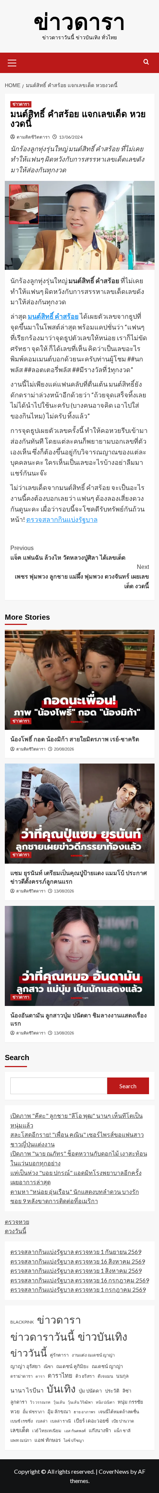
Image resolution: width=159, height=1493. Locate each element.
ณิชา (48, 1366)
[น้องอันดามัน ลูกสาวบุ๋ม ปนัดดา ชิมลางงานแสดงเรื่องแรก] (80, 956)
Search (17, 1057)
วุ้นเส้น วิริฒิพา (80, 1402)
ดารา (40, 1376)
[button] (12, 62)
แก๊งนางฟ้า (100, 1430)
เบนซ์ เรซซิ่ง (21, 1420)
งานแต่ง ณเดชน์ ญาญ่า (93, 1355)
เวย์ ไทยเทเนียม (46, 1430)
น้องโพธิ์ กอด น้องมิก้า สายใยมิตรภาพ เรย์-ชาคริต (74, 739)
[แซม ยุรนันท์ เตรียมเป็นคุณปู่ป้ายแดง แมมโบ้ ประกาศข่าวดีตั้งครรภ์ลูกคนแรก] (80, 814)
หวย (15, 1411)
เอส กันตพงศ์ (75, 1430)
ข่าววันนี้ (28, 1353)
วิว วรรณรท (40, 1402)
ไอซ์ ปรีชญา (74, 1440)
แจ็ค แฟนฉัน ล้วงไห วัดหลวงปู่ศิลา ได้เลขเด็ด (67, 553)
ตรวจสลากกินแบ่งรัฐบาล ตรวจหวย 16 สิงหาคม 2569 (77, 1261)
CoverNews (114, 1471)
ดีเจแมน (105, 1376)
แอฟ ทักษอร (47, 1440)
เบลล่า (41, 1420)
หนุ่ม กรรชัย (130, 1402)
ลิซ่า (126, 1391)
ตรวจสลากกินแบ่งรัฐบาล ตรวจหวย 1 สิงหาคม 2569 (76, 1270)
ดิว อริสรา (85, 1376)
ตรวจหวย (17, 1221)
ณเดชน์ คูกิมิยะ (72, 1366)
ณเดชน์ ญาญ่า (107, 1366)
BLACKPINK (22, 1322)
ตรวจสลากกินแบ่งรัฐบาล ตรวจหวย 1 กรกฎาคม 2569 (78, 1289)
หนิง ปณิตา (105, 1402)
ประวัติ (112, 1391)
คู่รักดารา (59, 1355)
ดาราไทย (60, 1375)
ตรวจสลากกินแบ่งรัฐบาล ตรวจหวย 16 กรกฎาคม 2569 (79, 1280)
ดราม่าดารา (21, 1376)
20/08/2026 (64, 749)
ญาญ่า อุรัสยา (25, 1366)
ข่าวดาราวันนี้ (42, 1336)
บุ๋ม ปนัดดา (90, 1391)
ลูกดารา (18, 1402)
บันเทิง (61, 1388)
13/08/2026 (64, 891)
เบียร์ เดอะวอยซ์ (91, 1420)
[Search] (146, 62)
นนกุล (122, 1376)
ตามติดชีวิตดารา (33, 137)
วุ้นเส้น (59, 1402)
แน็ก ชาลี (122, 1430)
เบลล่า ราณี (60, 1420)
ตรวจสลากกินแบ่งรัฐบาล (62, 519)
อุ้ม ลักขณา (59, 1411)
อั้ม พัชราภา (33, 1411)
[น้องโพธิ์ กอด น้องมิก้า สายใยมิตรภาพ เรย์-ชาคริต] (80, 680)
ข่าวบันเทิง (102, 1336)
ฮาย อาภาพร (84, 1411)
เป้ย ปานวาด (123, 1420)
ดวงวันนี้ (15, 1230)
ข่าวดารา (79, 22)
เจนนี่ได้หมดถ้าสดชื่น (118, 1411)
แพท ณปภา (20, 1440)
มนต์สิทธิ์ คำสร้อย (53, 316)
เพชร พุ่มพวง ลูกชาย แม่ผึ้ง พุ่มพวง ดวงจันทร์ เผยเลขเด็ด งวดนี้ (82, 576)
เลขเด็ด (19, 1430)
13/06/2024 (70, 137)
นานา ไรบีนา (27, 1390)
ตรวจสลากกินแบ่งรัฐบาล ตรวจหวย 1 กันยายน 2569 (75, 1251)
